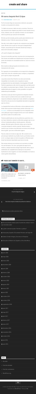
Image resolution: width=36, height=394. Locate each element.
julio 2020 (5, 292)
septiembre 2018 (7, 304)
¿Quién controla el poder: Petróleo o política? (15, 228)
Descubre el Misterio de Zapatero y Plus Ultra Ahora (16, 240)
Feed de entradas (7, 365)
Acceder (5, 361)
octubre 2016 (6, 336)
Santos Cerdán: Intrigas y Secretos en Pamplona (15, 236)
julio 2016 (5, 340)
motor (3, 13)
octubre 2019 (6, 296)
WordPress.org (7, 373)
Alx (27, 388)
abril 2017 (5, 316)
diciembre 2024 (7, 264)
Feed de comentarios (8, 369)
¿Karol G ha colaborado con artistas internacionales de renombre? (8, 176)
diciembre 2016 (7, 328)
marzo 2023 (6, 280)
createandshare (7, 19)
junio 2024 (5, 268)
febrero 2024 (6, 272)
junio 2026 (5, 252)
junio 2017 (5, 308)
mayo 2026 (5, 256)
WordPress (18, 388)
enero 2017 (6, 324)
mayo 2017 (5, 312)
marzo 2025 (6, 260)
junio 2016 (5, 344)
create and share (18, 4)
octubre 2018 (6, 300)
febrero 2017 (6, 320)
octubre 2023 (6, 276)
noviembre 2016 (7, 332)
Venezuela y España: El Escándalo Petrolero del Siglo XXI (17, 232)
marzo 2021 (6, 288)
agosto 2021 (6, 284)
